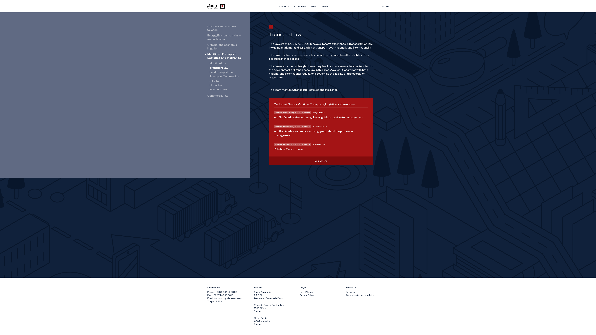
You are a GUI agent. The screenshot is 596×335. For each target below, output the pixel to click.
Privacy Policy (307, 295)
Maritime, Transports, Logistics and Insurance (292, 113)
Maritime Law (218, 63)
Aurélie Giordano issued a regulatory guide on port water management (318, 117)
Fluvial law (216, 85)
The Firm (284, 7)
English (387, 7)
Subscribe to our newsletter (360, 295)
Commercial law (217, 96)
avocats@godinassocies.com (229, 298)
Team (314, 7)
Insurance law (218, 90)
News (325, 7)
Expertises (300, 7)
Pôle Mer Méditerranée (288, 149)
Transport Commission (224, 76)
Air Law (214, 81)
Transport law (219, 68)
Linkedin (350, 292)
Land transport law (221, 72)
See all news (321, 161)
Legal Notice (306, 292)
